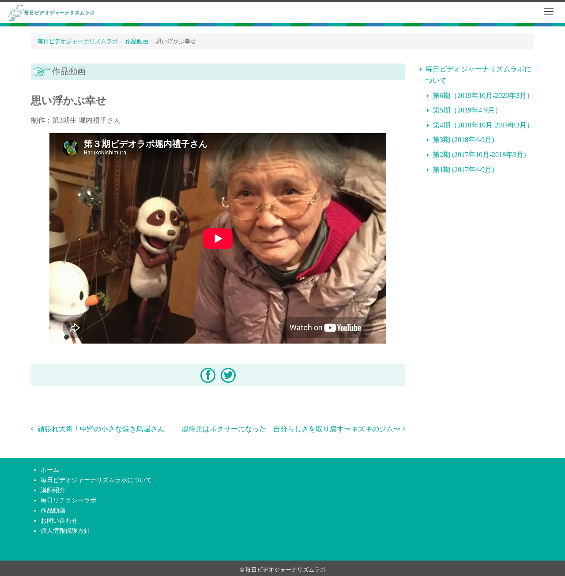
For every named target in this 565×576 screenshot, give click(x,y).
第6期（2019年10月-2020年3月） (483, 95)
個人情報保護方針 (65, 530)
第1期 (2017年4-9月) (463, 169)
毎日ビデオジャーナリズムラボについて (478, 74)
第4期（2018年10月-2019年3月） (483, 125)
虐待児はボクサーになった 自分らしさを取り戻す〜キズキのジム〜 (290, 429)
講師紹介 (53, 490)
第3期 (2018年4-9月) (463, 139)
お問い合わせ (59, 520)
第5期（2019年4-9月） (467, 110)
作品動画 (136, 41)
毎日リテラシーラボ (68, 500)
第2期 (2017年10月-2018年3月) (479, 154)
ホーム (50, 469)
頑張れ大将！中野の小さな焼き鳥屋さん (100, 429)
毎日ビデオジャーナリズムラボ (78, 41)
